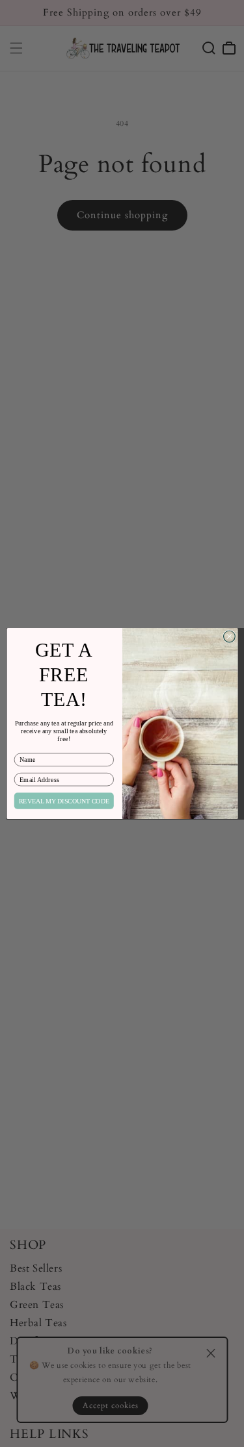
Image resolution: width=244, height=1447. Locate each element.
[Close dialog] (229, 636)
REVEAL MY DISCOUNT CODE (63, 801)
